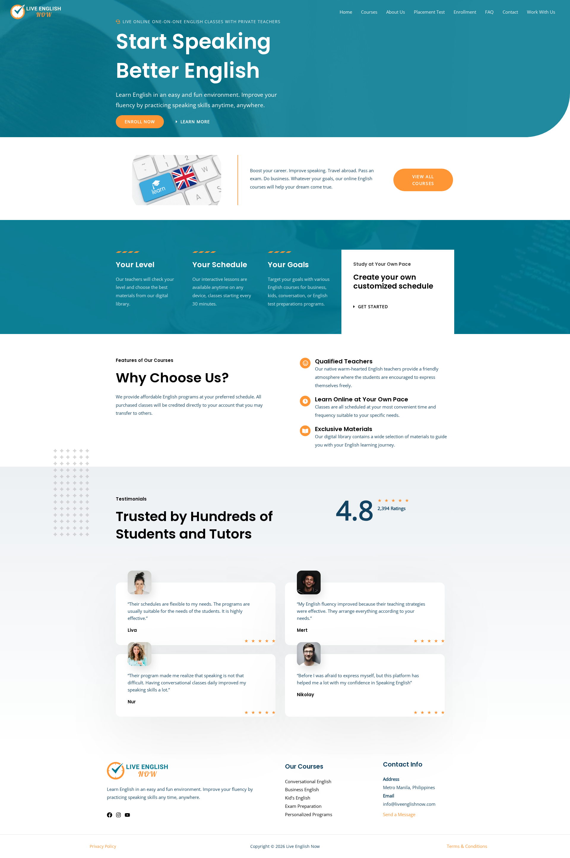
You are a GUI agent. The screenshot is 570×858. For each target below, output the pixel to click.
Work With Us (541, 12)
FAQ (489, 12)
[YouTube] (127, 815)
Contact (510, 12)
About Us (395, 12)
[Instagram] (118, 815)
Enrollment (465, 12)
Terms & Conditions (467, 846)
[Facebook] (109, 815)
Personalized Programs (308, 814)
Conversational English (308, 781)
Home (346, 12)
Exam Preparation (303, 806)
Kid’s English (297, 798)
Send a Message (399, 814)
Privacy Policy (103, 846)
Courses (369, 12)
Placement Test (429, 12)
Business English (302, 789)
